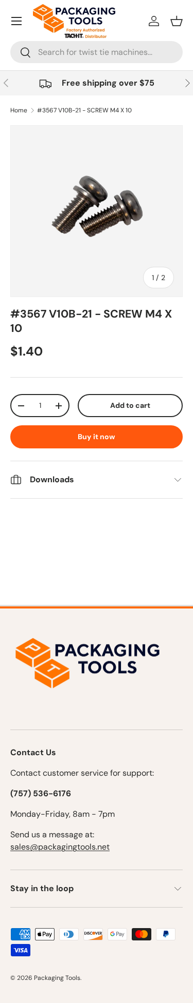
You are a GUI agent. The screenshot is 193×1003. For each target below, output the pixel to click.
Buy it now (96, 436)
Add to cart (130, 405)
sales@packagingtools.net (60, 846)
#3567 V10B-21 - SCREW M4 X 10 (84, 110)
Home (18, 110)
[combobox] (96, 52)
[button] (176, 21)
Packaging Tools (57, 978)
